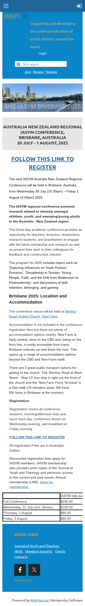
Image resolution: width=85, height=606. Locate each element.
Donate (51, 72)
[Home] (16, 19)
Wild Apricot (39, 600)
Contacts (21, 556)
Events (60, 551)
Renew (38, 72)
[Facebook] (20, 570)
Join (28, 72)
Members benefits (38, 551)
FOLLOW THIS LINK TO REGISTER (37, 437)
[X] (34, 570)
